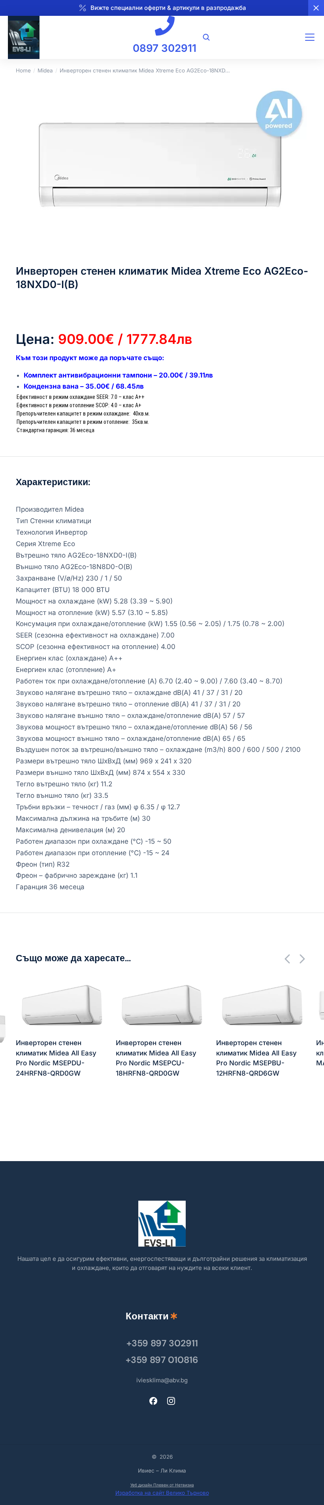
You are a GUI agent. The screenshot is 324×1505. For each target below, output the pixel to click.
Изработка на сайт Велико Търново (162, 1493)
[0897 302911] (165, 26)
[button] (287, 959)
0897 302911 (164, 48)
